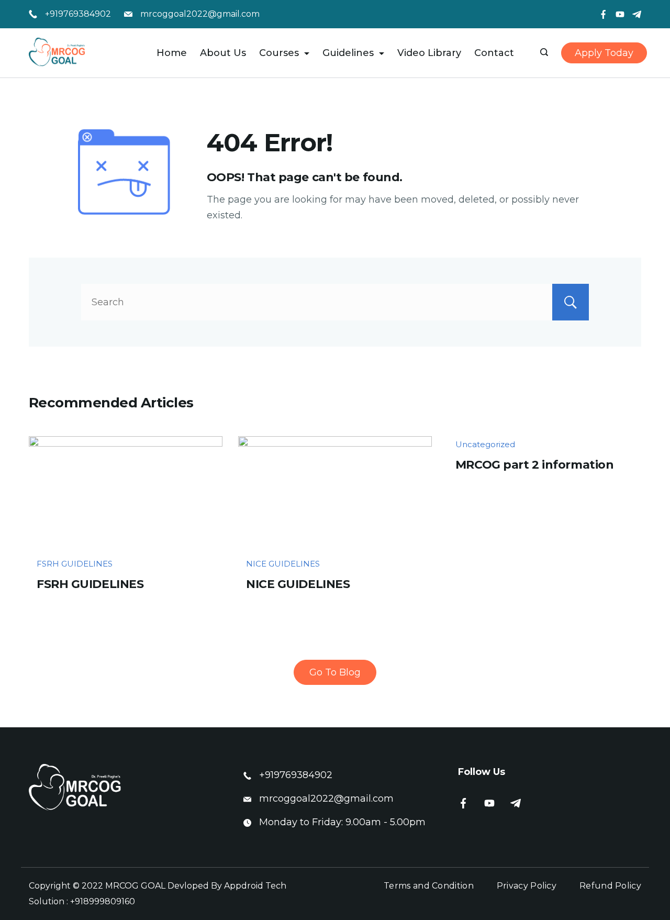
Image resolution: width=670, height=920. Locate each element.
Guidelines (348, 53)
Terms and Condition (429, 886)
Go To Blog (335, 672)
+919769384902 (78, 14)
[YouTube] (620, 14)
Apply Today (604, 53)
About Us (223, 53)
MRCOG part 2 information (534, 465)
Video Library (429, 53)
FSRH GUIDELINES (75, 564)
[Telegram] (636, 14)
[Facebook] (603, 14)
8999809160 (109, 901)
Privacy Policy (526, 886)
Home (172, 53)
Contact (494, 53)
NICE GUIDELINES (283, 564)
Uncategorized (485, 444)
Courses (279, 53)
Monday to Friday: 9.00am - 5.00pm (342, 822)
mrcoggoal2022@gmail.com (200, 14)
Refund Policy (610, 886)
